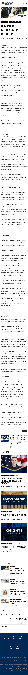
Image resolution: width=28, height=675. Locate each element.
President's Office (15, 599)
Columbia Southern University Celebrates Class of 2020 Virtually (10, 441)
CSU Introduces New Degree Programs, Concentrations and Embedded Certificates (18, 583)
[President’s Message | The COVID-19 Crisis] (5, 601)
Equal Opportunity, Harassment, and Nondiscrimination (18, 618)
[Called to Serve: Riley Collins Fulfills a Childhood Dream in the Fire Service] (14, 464)
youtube (14, 638)
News (12, 566)
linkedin (11, 648)
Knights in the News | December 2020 (17, 441)
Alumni (4, 475)
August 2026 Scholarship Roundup (13, 515)
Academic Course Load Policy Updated (10, 615)
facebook (6, 638)
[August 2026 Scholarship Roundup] (14, 500)
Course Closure (4, 626)
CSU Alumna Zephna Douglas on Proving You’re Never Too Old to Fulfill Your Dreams (18, 593)
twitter (17, 648)
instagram (21, 638)
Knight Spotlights (15, 21)
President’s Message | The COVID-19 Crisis (18, 602)
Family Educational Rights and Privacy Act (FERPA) (13, 623)
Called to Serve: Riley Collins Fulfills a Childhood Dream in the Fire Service (13, 480)
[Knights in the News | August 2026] (14, 532)
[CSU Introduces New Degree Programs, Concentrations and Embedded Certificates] (5, 581)
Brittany (3, 38)
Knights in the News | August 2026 (13, 547)
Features (5, 21)
